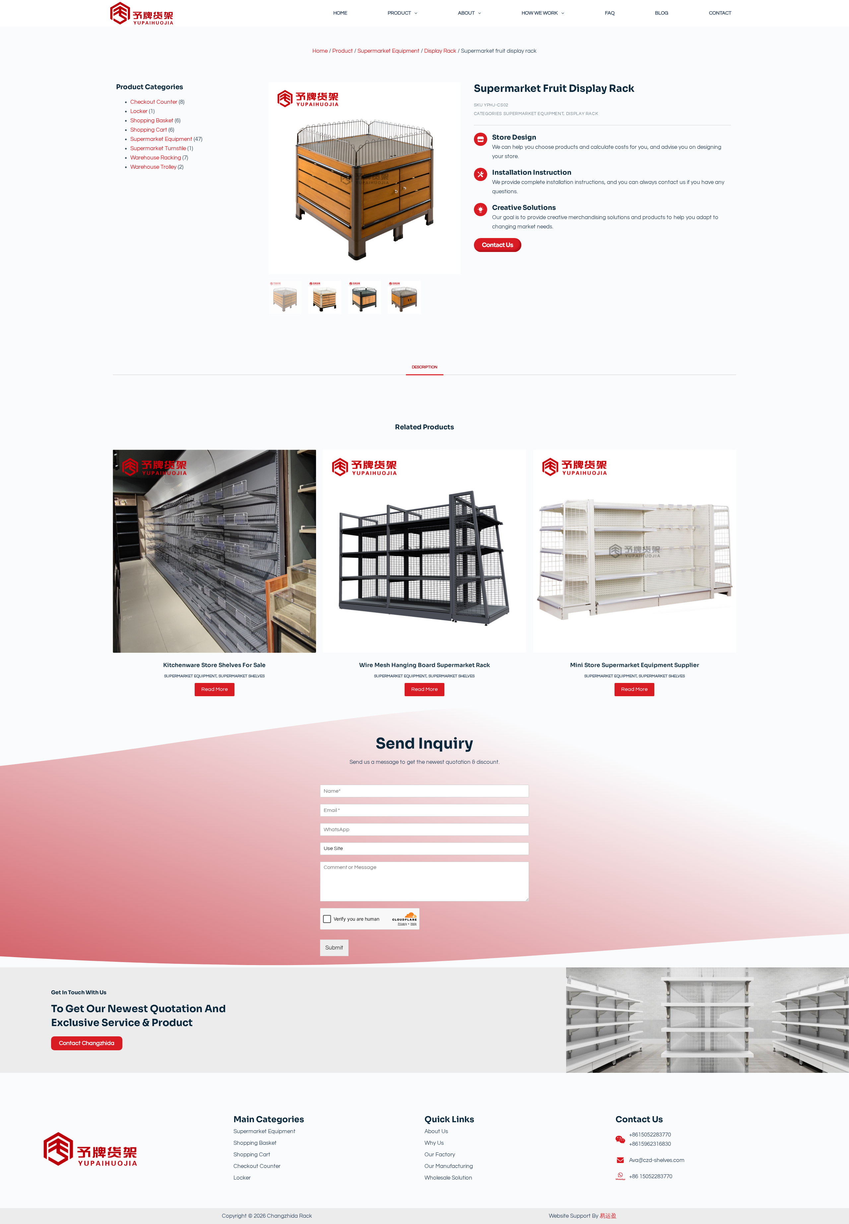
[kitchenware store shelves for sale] (214, 551)
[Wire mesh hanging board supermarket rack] (424, 551)
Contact (720, 13)
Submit (334, 948)
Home (340, 13)
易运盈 (608, 1216)
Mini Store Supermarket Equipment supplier (634, 665)
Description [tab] (424, 367)
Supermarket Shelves (242, 676)
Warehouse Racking (155, 158)
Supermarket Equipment (389, 51)
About (466, 13)
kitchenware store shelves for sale (214, 665)
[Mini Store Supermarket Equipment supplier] (634, 551)
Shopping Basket (151, 121)
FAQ (610, 13)
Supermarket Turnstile (158, 149)
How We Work (540, 13)
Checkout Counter (153, 102)
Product (399, 13)
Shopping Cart (148, 130)
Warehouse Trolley (153, 167)
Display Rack (440, 51)
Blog (661, 13)
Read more (214, 689)
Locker (139, 111)
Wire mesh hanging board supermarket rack (424, 665)
